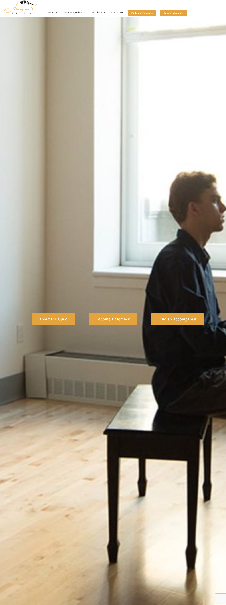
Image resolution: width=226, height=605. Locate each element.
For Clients (96, 12)
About (51, 12)
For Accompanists (72, 12)
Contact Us (117, 12)
